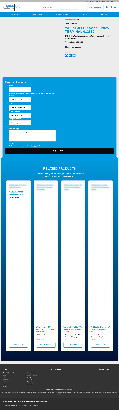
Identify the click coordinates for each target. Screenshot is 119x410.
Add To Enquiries (74, 47)
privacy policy (34, 146)
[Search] (75, 7)
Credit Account (105, 1)
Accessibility (30, 384)
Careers (5, 386)
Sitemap (29, 377)
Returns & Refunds (32, 375)
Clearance (74, 23)
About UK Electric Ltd (9, 373)
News (4, 384)
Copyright (29, 381)
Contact (92, 1)
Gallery (86, 1)
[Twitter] (73, 55)
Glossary (5, 377)
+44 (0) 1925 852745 (94, 8)
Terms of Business (19, 401)
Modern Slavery (7, 401)
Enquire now (58, 151)
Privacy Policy (30, 373)
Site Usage (30, 379)
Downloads (6, 379)
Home (67, 23)
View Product (18, 345)
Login (112, 1)
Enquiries (98, 1)
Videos (4, 375)
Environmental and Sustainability (36, 401)
